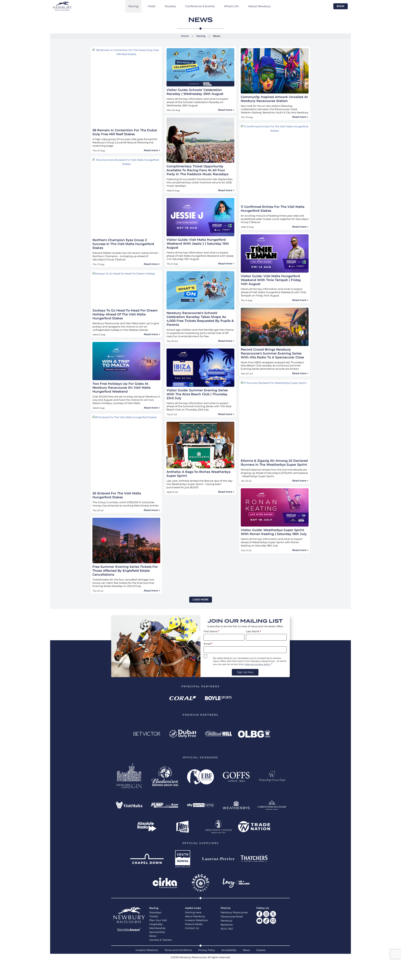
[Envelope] (273, 921)
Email (208, 643)
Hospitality (156, 924)
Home (185, 36)
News (152, 935)
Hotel (151, 6)
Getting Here (193, 912)
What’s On (231, 6)
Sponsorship (157, 932)
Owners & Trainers (160, 939)
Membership (157, 928)
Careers (261, 950)
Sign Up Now (245, 672)
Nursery (170, 6)
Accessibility (229, 950)
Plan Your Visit (158, 920)
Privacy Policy (206, 950)
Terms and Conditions (178, 950)
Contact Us (192, 928)
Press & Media (193, 924)
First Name (211, 631)
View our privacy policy (257, 664)
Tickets (153, 916)
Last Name (253, 631)
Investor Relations (196, 920)
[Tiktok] (266, 921)
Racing (133, 6)
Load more (201, 599)
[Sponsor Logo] (182, 698)
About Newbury (259, 6)
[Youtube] (259, 921)
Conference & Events (200, 6)
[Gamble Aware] (129, 929)
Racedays (155, 912)
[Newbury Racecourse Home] (62, 6)
